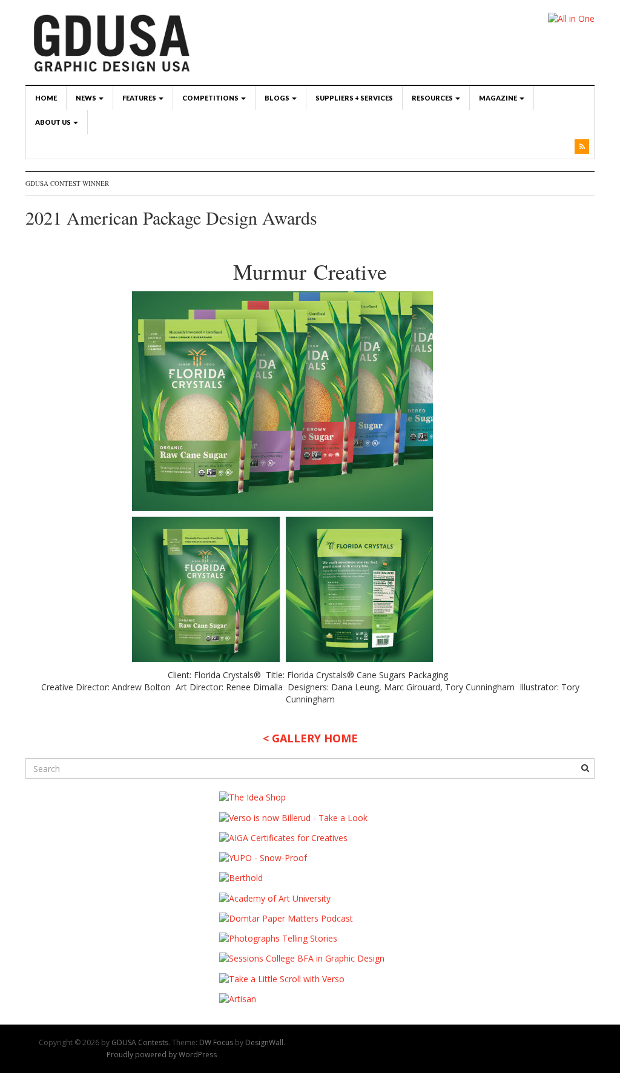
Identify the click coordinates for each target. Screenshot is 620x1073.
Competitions (211, 98)
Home (46, 98)
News (86, 98)
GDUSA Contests (139, 1042)
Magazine (498, 98)
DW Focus (216, 1042)
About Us (53, 122)
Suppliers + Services (354, 98)
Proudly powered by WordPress (162, 1054)
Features (139, 98)
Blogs (278, 98)
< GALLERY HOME (310, 738)
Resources (433, 98)
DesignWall (264, 1042)
